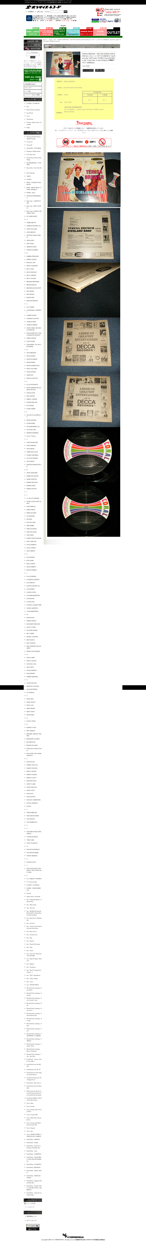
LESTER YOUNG (31, 592)
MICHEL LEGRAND (32, 636)
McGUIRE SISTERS (32, 630)
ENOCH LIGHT (31, 393)
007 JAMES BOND (32, 216)
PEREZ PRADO (31, 708)
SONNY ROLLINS (32, 787)
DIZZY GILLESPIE (32, 368)
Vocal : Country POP (32, 1114)
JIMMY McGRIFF (31, 513)
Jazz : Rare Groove (31, 931)
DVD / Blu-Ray (31, 173)
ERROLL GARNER (32, 399)
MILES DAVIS (31, 640)
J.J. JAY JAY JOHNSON (33, 498)
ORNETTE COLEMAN (33, 686)
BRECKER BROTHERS (33, 281)
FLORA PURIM (31, 423)
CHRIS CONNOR (31, 338)
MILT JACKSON (31, 643)
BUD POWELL (31, 294)
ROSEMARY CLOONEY (33, 739)
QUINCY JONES (31, 721)
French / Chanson (31, 436)
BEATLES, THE (31, 262)
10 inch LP (29, 142)
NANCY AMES (31, 657)
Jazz (28, 106)
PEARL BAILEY (31, 702)
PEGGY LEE (30, 705)
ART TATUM (30, 243)
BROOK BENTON (31, 285)
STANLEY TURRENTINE (34, 800)
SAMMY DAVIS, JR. (32, 765)
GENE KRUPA (30, 448)
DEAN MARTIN (31, 356)
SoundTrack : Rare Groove (34, 1083)
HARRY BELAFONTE (33, 476)
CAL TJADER (30, 307)
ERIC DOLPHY (31, 396)
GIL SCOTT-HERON (32, 458)
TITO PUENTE (31, 819)
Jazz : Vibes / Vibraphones (33, 975)
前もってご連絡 (108, 130)
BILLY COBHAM (31, 275)
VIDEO (29, 176)
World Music (30, 119)
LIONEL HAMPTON (32, 608)
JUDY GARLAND (31, 541)
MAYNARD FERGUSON (33, 624)
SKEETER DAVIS (31, 781)
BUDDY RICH (30, 297)
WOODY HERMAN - (32, 855)
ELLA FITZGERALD (32, 384)
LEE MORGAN (31, 582)
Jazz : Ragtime (30, 964)
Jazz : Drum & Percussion (33, 944)
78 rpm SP (29, 145)
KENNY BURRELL (32, 570)
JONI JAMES (30, 535)
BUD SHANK (30, 291)
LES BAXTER (30, 598)
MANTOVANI (30, 617)
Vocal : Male (30, 1103)
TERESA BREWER (32, 812)
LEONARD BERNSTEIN (33, 595)
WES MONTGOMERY (33, 852)
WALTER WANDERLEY (33, 849)
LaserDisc (29, 179)
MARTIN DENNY (31, 621)
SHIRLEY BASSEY (32, 774)
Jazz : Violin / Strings (32, 978)
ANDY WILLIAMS (32, 229)
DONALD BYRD (31, 372)
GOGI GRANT (30, 461)
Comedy (29, 893)
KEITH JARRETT (31, 566)
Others (28, 127)
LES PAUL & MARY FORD (34, 605)
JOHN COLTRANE (32, 528)
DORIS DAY (30, 375)
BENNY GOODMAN (32, 265)
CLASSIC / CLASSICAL (33, 103)
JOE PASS (29, 519)
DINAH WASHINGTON (33, 365)
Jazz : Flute (29, 947)
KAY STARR (30, 560)
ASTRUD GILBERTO (32, 250)
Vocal (28, 116)
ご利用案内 (30, 11)
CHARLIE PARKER (32, 324)
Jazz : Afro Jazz (31, 908)
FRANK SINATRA (31, 420)
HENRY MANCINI (32, 479)
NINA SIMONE (31, 673)
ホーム (45, 39)
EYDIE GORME (31, 408)
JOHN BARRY (30, 525)
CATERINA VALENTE (33, 318)
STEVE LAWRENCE (32, 803)
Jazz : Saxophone (31, 967)
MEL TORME (30, 633)
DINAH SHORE (31, 362)
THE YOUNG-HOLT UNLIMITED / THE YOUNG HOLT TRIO (34, 870)
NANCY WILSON (31, 660)
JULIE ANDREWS (31, 544)
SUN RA (29, 806)
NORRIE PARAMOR (32, 676)
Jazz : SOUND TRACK (33, 984)
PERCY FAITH (31, 711)
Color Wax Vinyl (31, 154)
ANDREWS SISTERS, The (34, 225)
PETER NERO (30, 714)
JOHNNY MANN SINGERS (34, 538)
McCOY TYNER (31, 627)
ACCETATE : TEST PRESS (34, 148)
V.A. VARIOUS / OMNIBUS (34, 878)
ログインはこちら (32, 1220)
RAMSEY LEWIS (31, 727)
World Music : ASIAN (32, 1142)
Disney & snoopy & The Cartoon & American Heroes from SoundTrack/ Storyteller (34, 1093)
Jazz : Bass (29, 938)
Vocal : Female (30, 1106)
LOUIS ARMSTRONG (32, 611)
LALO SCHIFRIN (31, 576)
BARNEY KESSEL (32, 259)
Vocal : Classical (31, 1128)
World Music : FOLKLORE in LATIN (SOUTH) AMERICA (34, 1159)
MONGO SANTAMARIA (33, 651)
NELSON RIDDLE (32, 670)
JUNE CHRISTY (31, 551)
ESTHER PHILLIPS (32, 402)
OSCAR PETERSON (32, 689)
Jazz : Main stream (31, 904)
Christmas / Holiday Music (33, 151)
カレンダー (28, 87)
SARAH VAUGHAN (32, 768)
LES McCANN (30, 601)
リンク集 (27, 91)
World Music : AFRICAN (33, 1139)
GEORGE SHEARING (32, 455)
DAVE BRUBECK (31, 352)
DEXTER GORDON (32, 359)
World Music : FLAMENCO (34, 1164)
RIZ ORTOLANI (31, 742)
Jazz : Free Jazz (31, 923)
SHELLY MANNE (31, 771)
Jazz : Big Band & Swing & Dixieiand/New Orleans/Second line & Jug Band (34, 913)
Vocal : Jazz (30, 1131)
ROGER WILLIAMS (32, 745)
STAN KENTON (31, 796)
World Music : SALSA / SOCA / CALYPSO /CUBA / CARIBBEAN (34, 1187)
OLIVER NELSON (32, 683)
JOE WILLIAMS (31, 522)
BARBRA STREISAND (33, 256)
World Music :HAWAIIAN (33, 1167)
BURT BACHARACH (32, 300)
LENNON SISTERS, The (33, 586)
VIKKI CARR (30, 840)
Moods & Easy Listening (33, 109)
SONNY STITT (31, 790)
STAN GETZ (30, 793)
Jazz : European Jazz (32, 934)
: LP (54, 39)
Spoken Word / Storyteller (33, 896)
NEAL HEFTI (30, 667)
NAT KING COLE (31, 664)
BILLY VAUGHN (31, 278)
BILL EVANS (30, 269)
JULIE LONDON (31, 548)
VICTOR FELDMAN (32, 836)
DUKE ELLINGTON (32, 378)
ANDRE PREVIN (31, 222)
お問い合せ (40, 11)
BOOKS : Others (31, 192)
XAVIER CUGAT (31, 862)
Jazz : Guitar (30, 950)
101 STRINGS (30, 692)
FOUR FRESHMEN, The (33, 426)
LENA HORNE (31, 589)
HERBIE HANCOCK (32, 482)
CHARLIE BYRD (31, 321)
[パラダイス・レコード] (43, 7)
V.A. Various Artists (32, 882)
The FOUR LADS (31, 429)
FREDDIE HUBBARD (32, 433)
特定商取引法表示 (30, 84)
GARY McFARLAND (32, 442)
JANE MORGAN (31, 506)
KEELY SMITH (31, 563)
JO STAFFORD (31, 516)
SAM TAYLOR (31, 762)
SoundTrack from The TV (33, 1069)
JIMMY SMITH (31, 509)
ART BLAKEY (30, 240)
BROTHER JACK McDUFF (34, 288)
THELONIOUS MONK (33, 815)
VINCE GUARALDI (32, 843)
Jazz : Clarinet (30, 941)
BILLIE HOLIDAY (32, 272)
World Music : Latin (32, 1151)
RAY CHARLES (31, 730)
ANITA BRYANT (31, 232)
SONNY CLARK (31, 784)
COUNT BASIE (31, 341)
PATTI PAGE (30, 699)
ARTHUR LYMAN (31, 246)
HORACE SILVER (31, 488)
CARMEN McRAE (31, 315)
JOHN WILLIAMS (31, 532)
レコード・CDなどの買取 (32, 94)
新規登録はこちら (32, 1216)
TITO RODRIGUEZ (32, 822)
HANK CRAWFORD (32, 472)
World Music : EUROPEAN (34, 1154)
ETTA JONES (30, 405)
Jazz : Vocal (30, 981)
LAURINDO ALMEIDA (33, 579)
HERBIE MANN (31, 485)
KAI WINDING (31, 557)
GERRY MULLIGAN (32, 452)
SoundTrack (30, 113)
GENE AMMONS (31, 445)
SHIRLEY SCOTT (31, 777)
